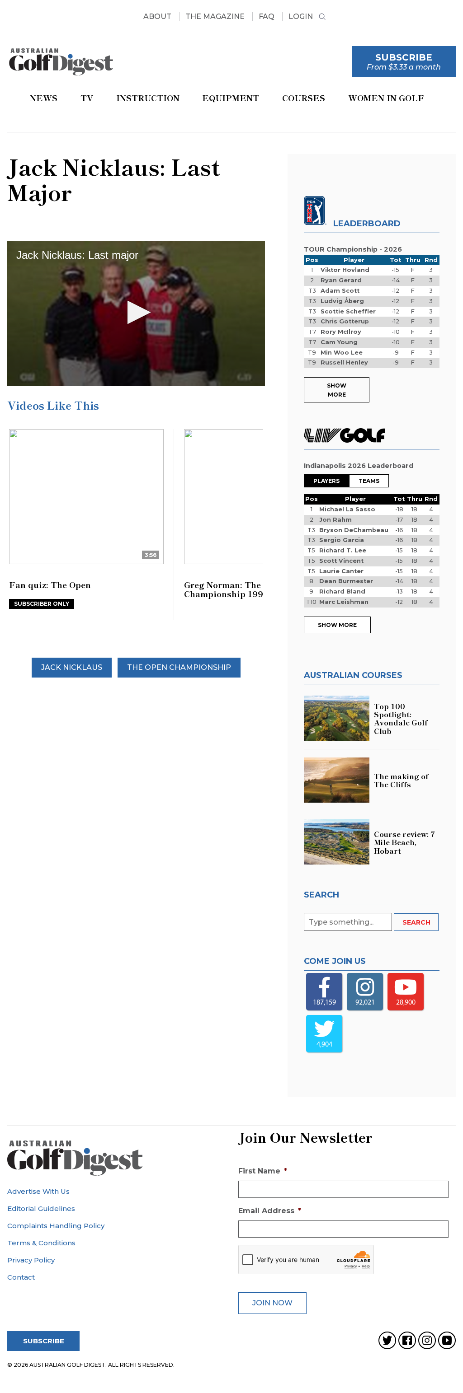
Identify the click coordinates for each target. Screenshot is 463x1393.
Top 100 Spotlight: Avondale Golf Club (401, 718)
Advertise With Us (38, 1191)
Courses (303, 97)
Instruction (148, 97)
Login (300, 16)
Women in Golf (386, 97)
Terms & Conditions (41, 1243)
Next (268, 516)
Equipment (230, 97)
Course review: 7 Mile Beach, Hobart (404, 842)
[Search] (322, 18)
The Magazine (215, 16)
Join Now (272, 1303)
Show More (336, 390)
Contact (21, 1277)
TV (86, 97)
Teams (369, 480)
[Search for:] (349, 922)
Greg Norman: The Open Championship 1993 (59, 589)
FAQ (266, 16)
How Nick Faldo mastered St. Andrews (245, 589)
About (157, 16)
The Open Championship (179, 667)
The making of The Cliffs (401, 780)
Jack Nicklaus (71, 667)
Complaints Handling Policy (55, 1225)
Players (326, 480)
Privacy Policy (31, 1260)
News (43, 97)
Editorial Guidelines (41, 1208)
